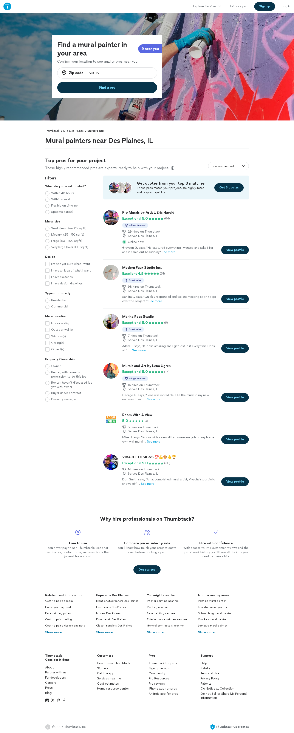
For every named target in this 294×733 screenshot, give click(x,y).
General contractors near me (165, 625)
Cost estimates (108, 683)
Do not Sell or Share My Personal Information (224, 696)
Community (157, 673)
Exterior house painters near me (167, 619)
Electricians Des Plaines (111, 607)
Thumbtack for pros (163, 663)
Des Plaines (76, 130)
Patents (206, 683)
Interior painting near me (162, 600)
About (49, 667)
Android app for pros (163, 694)
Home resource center (113, 688)
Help (204, 663)
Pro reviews (157, 683)
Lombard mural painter (212, 625)
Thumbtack (52, 130)
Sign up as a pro (160, 668)
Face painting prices (58, 613)
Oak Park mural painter (212, 619)
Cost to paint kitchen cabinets (65, 625)
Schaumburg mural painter (215, 613)
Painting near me (157, 607)
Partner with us (55, 672)
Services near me (109, 678)
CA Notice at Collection (217, 688)
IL (64, 130)
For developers (55, 677)
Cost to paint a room (59, 600)
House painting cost (58, 607)
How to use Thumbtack (113, 663)
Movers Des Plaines (108, 613)
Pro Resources (159, 678)
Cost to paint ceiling (58, 619)
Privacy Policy (210, 678)
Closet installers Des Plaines (114, 625)
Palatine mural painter (212, 600)
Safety (205, 668)
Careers (50, 683)
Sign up (102, 668)
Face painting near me (161, 613)
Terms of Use (210, 673)
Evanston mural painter (212, 607)
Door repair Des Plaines (111, 619)
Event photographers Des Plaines (117, 600)
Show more (53, 632)
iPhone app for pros (163, 688)
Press (49, 688)
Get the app (105, 673)
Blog (48, 693)
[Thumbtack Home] (7, 6)
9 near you (150, 49)
